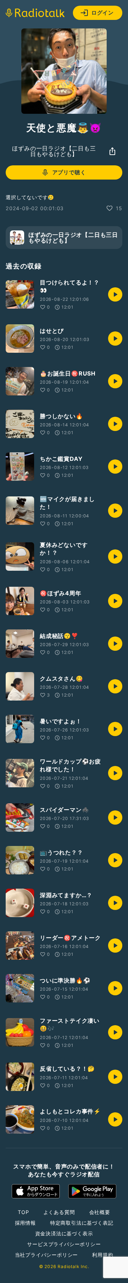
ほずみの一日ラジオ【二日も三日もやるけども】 (54, 151)
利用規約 (102, 1255)
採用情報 (25, 1223)
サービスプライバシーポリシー (64, 1244)
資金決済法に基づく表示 (64, 1233)
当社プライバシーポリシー (46, 1255)
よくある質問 (59, 1212)
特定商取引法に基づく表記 (81, 1223)
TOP (23, 1212)
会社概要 (99, 1212)
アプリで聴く (69, 172)
